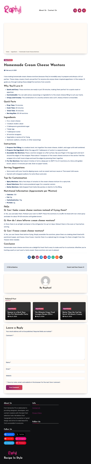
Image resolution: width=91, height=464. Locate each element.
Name (8, 362)
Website (8, 376)
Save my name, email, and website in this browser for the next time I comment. (34, 382)
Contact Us (52, 10)
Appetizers (8, 60)
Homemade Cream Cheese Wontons (34, 65)
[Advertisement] (45, 37)
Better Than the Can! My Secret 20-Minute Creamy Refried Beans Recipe (72, 314)
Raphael (47, 288)
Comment (10, 335)
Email (8, 369)
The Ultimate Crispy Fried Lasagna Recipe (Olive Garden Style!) (45, 314)
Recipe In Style (13, 458)
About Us (42, 10)
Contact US (36, 408)
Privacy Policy (37, 413)
